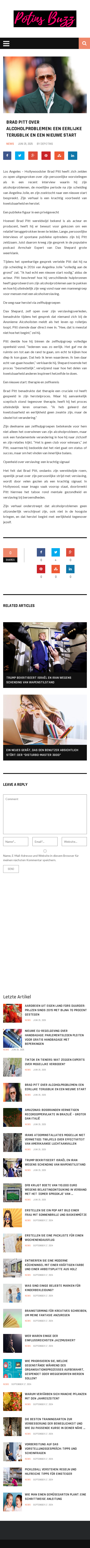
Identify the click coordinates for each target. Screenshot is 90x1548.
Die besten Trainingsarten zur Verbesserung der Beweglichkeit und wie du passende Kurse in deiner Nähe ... (55, 1423)
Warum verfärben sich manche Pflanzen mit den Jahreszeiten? (55, 1396)
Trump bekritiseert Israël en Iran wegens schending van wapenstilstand (38, 680)
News (10, 144)
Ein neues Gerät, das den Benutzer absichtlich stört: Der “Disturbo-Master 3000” (42, 752)
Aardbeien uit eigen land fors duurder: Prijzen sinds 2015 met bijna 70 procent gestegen (56, 1010)
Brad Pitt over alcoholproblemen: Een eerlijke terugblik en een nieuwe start (55, 1087)
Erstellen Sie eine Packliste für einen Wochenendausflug (54, 1237)
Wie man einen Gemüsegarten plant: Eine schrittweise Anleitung (55, 1496)
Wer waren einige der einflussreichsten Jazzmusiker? (50, 1338)
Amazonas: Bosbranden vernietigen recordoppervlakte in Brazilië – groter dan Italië (55, 1114)
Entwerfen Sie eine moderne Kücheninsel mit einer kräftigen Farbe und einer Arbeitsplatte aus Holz (54, 1265)
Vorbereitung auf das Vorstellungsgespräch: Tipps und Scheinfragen (51, 1448)
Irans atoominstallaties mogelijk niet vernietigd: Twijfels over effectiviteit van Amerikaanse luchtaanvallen (55, 1139)
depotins (47, 144)
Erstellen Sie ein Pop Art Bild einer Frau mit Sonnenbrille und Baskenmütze (56, 1212)
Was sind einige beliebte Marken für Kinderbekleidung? (53, 1288)
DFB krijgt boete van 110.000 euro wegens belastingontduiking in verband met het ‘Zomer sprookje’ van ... (56, 1189)
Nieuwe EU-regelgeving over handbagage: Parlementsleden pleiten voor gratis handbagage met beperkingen (54, 1037)
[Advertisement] (45, 931)
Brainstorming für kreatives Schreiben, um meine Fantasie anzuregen (56, 1313)
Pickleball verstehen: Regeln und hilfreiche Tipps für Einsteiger (50, 1471)
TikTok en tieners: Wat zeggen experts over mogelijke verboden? (55, 1062)
